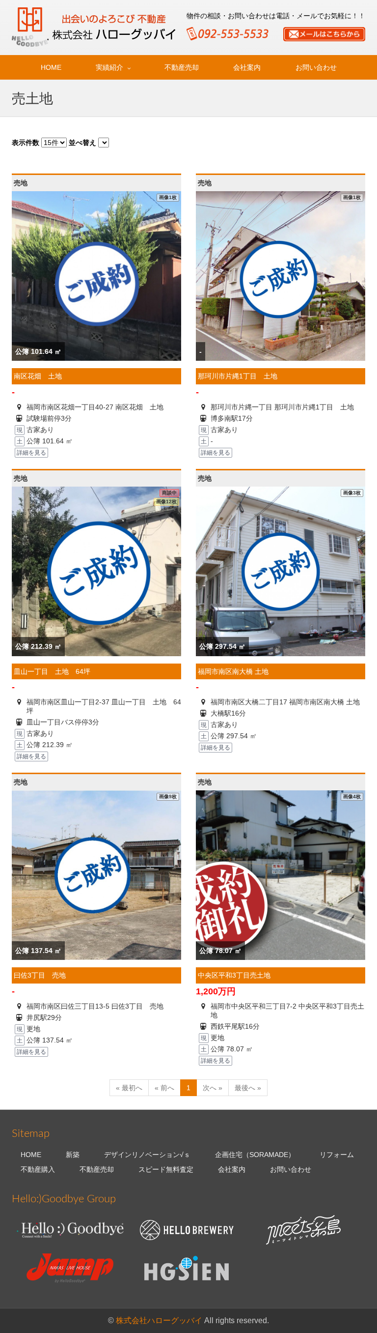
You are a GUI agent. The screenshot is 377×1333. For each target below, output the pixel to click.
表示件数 (25, 142)
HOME (51, 67)
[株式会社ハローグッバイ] (95, 27)
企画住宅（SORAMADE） (255, 1155)
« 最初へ (129, 1088)
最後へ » (248, 1088)
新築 (73, 1155)
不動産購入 (38, 1169)
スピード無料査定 (165, 1169)
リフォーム (337, 1155)
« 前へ (164, 1088)
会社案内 (247, 67)
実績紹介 (109, 67)
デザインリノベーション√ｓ (147, 1155)
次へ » (212, 1088)
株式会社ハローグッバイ (159, 1320)
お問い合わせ (316, 67)
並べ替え (82, 142)
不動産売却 (181, 67)
